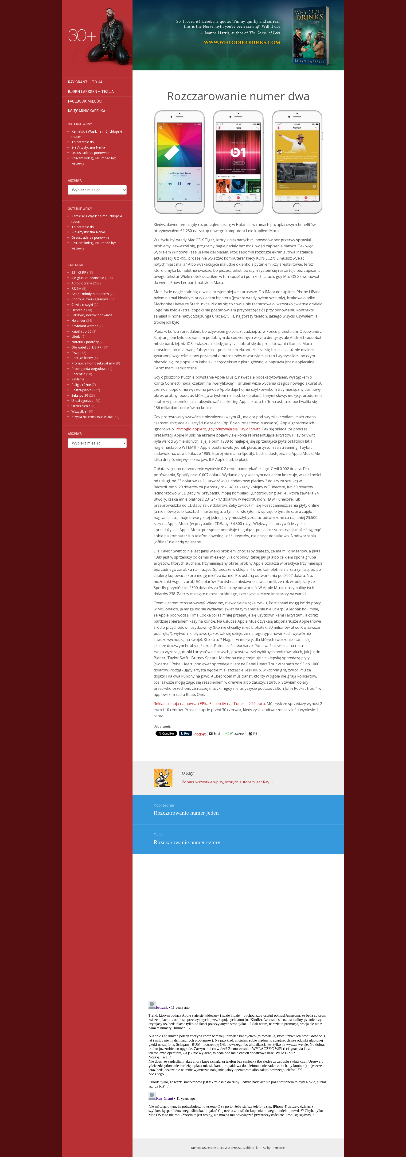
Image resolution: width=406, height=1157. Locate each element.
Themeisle (278, 1148)
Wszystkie (78, 411)
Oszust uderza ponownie (90, 152)
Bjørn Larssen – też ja (91, 91)
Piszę (75, 352)
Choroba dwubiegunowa (90, 299)
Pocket (200, 734)
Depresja (78, 310)
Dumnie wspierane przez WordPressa (216, 1148)
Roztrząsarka (81, 390)
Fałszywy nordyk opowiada (92, 315)
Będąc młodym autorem (90, 293)
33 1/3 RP (78, 272)
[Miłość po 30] (97, 38)
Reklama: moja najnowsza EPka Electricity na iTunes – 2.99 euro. (210, 703)
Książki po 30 (81, 331)
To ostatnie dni (82, 142)
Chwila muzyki (82, 304)
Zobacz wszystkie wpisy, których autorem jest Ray (228, 782)
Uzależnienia (80, 406)
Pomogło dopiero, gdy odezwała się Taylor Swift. (218, 429)
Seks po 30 (79, 395)
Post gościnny (82, 358)
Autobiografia (81, 283)
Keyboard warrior (84, 326)
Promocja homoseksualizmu (93, 363)
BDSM (76, 288)
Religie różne (81, 384)
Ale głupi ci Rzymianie (87, 278)
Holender (78, 320)
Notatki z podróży (85, 342)
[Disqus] (238, 918)
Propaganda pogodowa (89, 368)
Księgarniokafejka (86, 111)
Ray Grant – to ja (85, 82)
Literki (76, 336)
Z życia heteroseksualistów (92, 416)
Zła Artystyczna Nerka (88, 147)
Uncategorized (82, 400)
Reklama (78, 379)
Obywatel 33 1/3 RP (86, 347)
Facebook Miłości (85, 101)
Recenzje (78, 374)
